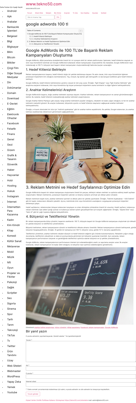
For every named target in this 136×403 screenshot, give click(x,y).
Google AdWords (111, 327)
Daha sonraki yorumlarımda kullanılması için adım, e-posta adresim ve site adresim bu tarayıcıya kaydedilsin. (69, 389)
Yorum (29, 340)
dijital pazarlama (73, 327)
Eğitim (10, 109)
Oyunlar (95, 13)
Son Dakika (85, 13)
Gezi (10, 144)
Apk (9, 16)
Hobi (10, 180)
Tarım (10, 324)
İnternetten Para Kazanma (13, 210)
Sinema (11, 308)
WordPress (13, 376)
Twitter (11, 346)
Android (12, 10)
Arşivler (67, 13)
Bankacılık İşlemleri (13, 28)
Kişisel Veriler (31, 400)
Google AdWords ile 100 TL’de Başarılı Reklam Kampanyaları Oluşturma (55, 34)
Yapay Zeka (14, 381)
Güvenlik (12, 164)
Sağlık (10, 287)
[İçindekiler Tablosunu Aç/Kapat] (79, 31)
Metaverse (13, 246)
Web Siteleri (14, 365)
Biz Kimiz (57, 13)
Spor (10, 314)
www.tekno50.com (44, 3)
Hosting (11, 185)
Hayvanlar (13, 175)
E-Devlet (12, 103)
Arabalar (12, 21)
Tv (8, 340)
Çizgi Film (13, 68)
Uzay (10, 360)
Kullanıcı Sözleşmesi (56, 400)
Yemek (11, 387)
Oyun (10, 267)
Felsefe (11, 128)
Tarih (10, 319)
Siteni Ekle (39, 13)
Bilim (10, 51)
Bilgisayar (12, 46)
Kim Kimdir (13, 225)
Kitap (10, 230)
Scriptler (12, 292)
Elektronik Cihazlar (13, 116)
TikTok (11, 335)
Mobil (10, 251)
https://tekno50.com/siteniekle (76, 400)
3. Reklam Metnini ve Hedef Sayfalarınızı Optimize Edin (49, 41)
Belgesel (12, 36)
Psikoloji (12, 282)
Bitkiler (11, 62)
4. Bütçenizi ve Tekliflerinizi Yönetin (45, 44)
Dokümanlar (14, 87)
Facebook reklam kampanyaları (92, 327)
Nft (9, 262)
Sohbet (103, 13)
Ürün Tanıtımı (11, 353)
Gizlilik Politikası (42, 400)
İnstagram (13, 196)
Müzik (10, 257)
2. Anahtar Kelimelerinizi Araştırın (45, 39)
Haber (10, 169)
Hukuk (11, 191)
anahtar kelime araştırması (44, 327)
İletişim (48, 13)
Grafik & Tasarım (12, 157)
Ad (27, 365)
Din (9, 82)
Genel (10, 139)
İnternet (12, 201)
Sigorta (11, 303)
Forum (29, 13)
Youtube (12, 392)
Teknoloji (12, 330)
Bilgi (9, 41)
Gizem (11, 150)
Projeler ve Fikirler (13, 275)
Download (13, 98)
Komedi (11, 235)
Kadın (10, 219)
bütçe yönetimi (60, 327)
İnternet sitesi (31, 381)
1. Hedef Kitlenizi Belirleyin (42, 36)
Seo (9, 298)
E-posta (29, 373)
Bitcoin (11, 57)
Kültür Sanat (14, 241)
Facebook (13, 123)
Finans (11, 134)
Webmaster (14, 371)
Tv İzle (75, 13)
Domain (11, 92)
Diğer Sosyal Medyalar (14, 75)
